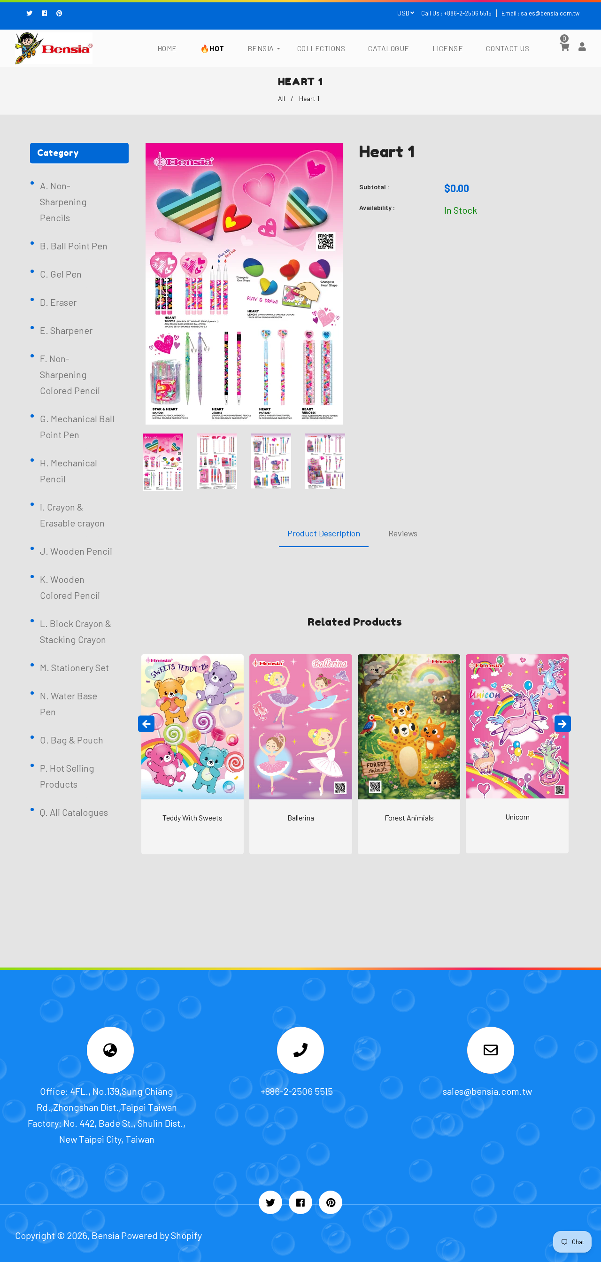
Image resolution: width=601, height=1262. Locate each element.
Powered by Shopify (161, 1235)
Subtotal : (374, 187)
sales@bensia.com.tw (550, 13)
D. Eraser (58, 302)
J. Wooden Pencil (76, 551)
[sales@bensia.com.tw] (490, 1051)
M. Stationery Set (74, 667)
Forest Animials (409, 817)
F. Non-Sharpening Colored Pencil (70, 374)
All (281, 98)
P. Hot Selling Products (67, 776)
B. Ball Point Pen (74, 245)
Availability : (377, 207)
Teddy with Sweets (192, 817)
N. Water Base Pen (68, 703)
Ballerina (300, 817)
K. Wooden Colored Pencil (70, 587)
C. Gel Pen (61, 273)
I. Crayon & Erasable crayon (72, 514)
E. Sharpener (66, 330)
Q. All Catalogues (74, 812)
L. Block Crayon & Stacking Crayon (75, 631)
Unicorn (517, 816)
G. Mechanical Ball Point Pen (77, 426)
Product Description (323, 533)
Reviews (402, 533)
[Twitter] (31, 13)
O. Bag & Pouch (71, 739)
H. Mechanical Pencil (68, 470)
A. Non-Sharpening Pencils (63, 201)
